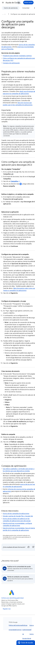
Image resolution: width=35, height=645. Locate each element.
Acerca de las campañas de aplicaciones (16, 514)
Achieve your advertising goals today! (12, 598)
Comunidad (25, 8)
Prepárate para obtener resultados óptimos (17, 56)
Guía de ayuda (27, 642)
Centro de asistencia (11, 8)
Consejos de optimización (11, 63)
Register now (7, 609)
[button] (3, 2)
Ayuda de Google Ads (14, 2)
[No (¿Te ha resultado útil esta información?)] (33, 547)
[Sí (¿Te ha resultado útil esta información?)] (28, 547)
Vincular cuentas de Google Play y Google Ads (18, 516)
